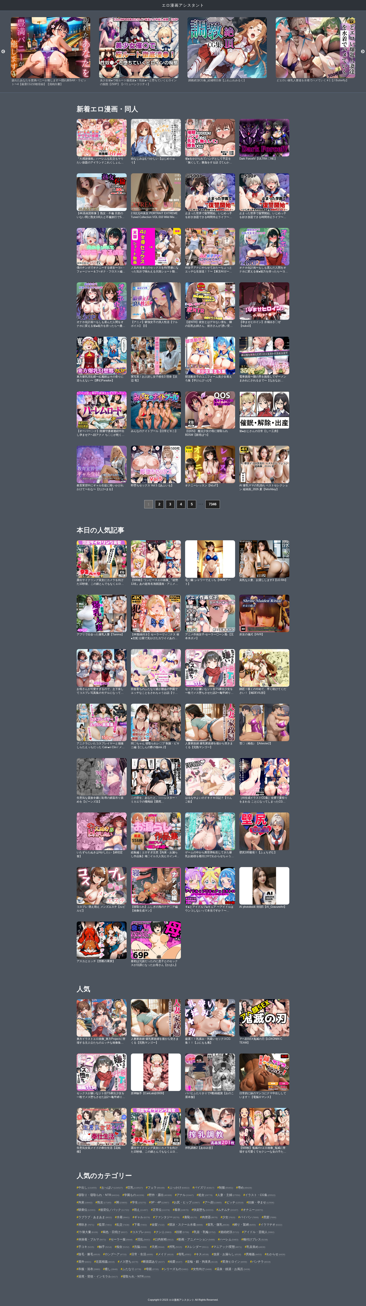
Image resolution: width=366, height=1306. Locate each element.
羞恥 (190, 1217)
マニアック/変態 (227, 1246)
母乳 (184, 1254)
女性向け (202, 1269)
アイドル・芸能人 (259, 1232)
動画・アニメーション (196, 1239)
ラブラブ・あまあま (95, 1217)
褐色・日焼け (115, 1232)
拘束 (85, 1202)
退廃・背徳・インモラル (98, 1276)
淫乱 (143, 1239)
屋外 (84, 1261)
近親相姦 (105, 1261)
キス (202, 1254)
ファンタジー (167, 1217)
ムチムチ (228, 1209)
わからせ (275, 1254)
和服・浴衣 (89, 1269)
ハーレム (229, 1239)
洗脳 (140, 1246)
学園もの (134, 1195)
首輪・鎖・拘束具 (202, 1261)
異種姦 (254, 1254)
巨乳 (135, 1187)
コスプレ (141, 1232)
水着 (123, 1217)
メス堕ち (128, 1261)
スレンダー (197, 1246)
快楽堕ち (203, 1209)
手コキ (86, 1246)
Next (363, 52)
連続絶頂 (229, 1232)
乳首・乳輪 (204, 1232)
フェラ (156, 1187)
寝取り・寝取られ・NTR (98, 1195)
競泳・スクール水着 (186, 1224)
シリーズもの (176, 1269)
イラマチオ (271, 1224)
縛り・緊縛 (245, 1224)
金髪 (158, 1224)
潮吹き (86, 1224)
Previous (3, 52)
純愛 (175, 1261)
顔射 (182, 1232)
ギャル (142, 1217)
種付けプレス (255, 1239)
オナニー (253, 1209)
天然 (158, 1246)
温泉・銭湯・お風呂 (233, 1269)
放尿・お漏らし (227, 1254)
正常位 (161, 1209)
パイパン (249, 1217)
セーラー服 (121, 1239)
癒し (111, 1269)
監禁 (105, 1224)
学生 (139, 1202)
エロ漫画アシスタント (183, 5)
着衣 (182, 1209)
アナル (185, 1195)
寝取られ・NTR (136, 1276)
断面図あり (154, 1261)
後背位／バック (114, 1209)
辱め (245, 1187)
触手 (105, 1246)
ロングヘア (115, 1254)
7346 (212, 504)
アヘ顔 (213, 1202)
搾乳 (175, 1246)
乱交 (122, 1224)
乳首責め (256, 1246)
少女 (228, 1217)
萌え (141, 1209)
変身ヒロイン (234, 1261)
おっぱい (112, 1187)
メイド (165, 1254)
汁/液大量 (88, 1232)
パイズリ (204, 1187)
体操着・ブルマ (92, 1239)
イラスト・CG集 (260, 1195)
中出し (87, 1187)
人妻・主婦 (228, 1195)
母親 (152, 1269)
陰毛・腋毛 (89, 1254)
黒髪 (269, 1217)
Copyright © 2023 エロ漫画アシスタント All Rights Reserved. (183, 1299)
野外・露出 (160, 1195)
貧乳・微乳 (218, 1224)
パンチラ (261, 1261)
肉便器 (210, 1217)
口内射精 (164, 1239)
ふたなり (131, 1269)
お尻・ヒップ (187, 1202)
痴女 (122, 1246)
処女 (205, 1195)
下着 (140, 1224)
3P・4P (160, 1202)
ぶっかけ (179, 1187)
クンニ (163, 1232)
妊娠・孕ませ (261, 1202)
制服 (226, 1187)
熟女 (104, 1202)
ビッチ (234, 1202)
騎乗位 (86, 1209)
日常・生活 (142, 1254)
